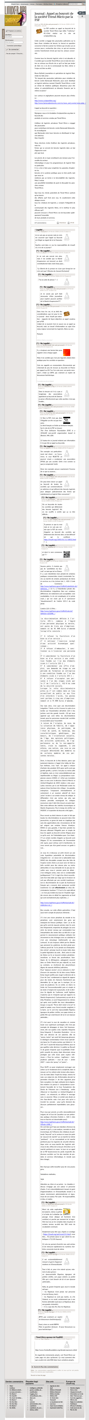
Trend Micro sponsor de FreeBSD (49, 1337)
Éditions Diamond (55, 1392)
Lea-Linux (53, 1404)
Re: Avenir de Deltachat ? (17, 1398)
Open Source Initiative (56, 1405)
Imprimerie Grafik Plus (56, 1408)
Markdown (62, 223)
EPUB (72, 223)
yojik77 (48, 561)
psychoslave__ (52, 499)
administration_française (37, 1404)
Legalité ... (40, 230)
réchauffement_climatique (37, 1396)
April (51, 1388)
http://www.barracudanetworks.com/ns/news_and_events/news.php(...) (60, 103)
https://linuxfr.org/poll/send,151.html (57, 1234)
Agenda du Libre (54, 1386)
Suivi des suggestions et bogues (79, 1398)
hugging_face (33, 1394)
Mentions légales (75, 1388)
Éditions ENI (53, 1396)
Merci (11, 1386)
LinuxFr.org (15, 15)
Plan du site (73, 1409)
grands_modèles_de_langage (38, 1390)
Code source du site (76, 1408)
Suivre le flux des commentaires (46, 1367)
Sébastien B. (51, 547)
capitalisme (33, 1405)
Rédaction (48, 4)
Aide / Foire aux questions (77, 1396)
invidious (12, 1388)
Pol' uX (43, 24)
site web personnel (51, 24)
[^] (37, 251)
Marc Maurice (45, 1339)
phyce (44, 252)
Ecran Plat (49, 413)
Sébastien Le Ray (49, 386)
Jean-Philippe (50, 476)
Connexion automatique (14, 45)
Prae (45, 276)
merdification (33, 1392)
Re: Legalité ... (45, 251)
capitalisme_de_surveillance (38, 1408)
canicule (32, 1402)
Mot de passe (9, 40)
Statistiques (73, 1404)
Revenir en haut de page (38, 1375)
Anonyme (44, 231)
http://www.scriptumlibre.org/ (45, 101)
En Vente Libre (54, 1398)
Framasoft (53, 1400)
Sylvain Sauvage (53, 1254)
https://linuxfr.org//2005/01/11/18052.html (60, 539)
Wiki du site (73, 1400)
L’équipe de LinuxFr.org (76, 1392)
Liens (32, 4)
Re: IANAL (13, 1408)
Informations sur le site (76, 1394)
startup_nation (34, 1409)
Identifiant (8, 34)
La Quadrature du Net (56, 1402)
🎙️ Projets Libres (61, 4)
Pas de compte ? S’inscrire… (14, 53)
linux (31, 1400)
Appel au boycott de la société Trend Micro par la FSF (54, 17)
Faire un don (73, 1390)
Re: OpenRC (13, 1396)
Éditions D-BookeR (55, 1390)
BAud (49, 1204)
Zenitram (47, 406)
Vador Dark (49, 289)
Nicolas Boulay (47, 345)
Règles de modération (76, 1402)
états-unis (32, 1398)
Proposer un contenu (14, 31)
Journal (39, 13)
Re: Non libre (13, 1402)
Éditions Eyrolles (54, 1394)
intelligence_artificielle (36, 1388)
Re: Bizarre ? (13, 1394)
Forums (39, 4)
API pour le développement (78, 1405)
